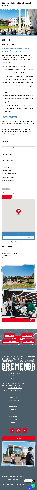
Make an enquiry (18, 438)
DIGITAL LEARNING (13, 479)
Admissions (28, 341)
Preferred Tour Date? (8, 167)
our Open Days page (8, 134)
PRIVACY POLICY (13, 473)
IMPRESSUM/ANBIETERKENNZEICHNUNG (13, 476)
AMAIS (22, 484)
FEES (13, 413)
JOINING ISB (13, 423)
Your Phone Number (8, 154)
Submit (7, 196)
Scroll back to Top (11, 320)
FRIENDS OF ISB (13, 400)
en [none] (30, 488)
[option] (33, 488)
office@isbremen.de (15, 390)
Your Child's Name (7, 160)
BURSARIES (13, 416)
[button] (18, 212)
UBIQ (11, 484)
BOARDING (13, 419)
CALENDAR (13, 406)
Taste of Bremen (11, 341)
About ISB (9, 335)
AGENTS (13, 410)
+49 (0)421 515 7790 (17, 383)
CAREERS (13, 397)
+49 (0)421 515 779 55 (15, 388)
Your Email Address (8, 147)
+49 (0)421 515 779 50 (17, 385)
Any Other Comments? (8, 180)
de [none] (33, 488)
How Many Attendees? (9, 173)
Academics (27, 335)
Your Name (5, 141)
